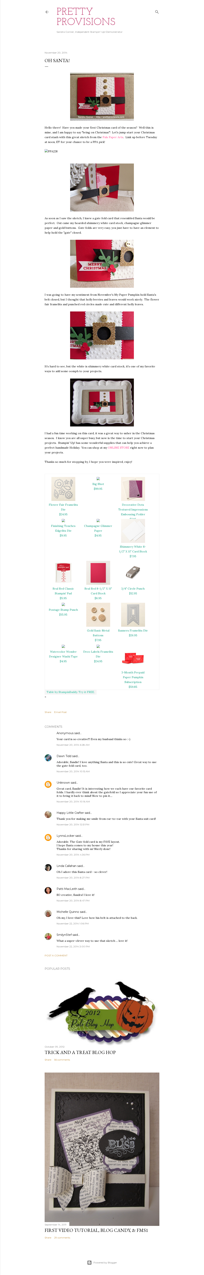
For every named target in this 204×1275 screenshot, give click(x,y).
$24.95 (63, 514)
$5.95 (63, 598)
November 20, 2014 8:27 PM (73, 877)
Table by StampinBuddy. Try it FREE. (71, 692)
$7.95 (133, 556)
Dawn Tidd (64, 756)
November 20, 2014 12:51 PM (73, 824)
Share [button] (48, 712)
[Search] (157, 11)
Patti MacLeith (67, 889)
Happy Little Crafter (70, 813)
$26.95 (133, 635)
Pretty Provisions (86, 17)
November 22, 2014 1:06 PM (73, 923)
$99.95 (98, 489)
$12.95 (133, 593)
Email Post (60, 712)
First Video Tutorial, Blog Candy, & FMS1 (96, 1230)
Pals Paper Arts (113, 137)
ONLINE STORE (118, 447)
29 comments (62, 1237)
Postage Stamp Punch (63, 610)
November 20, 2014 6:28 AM (73, 744)
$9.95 (63, 535)
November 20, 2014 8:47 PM (73, 900)
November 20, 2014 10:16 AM (73, 801)
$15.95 (63, 614)
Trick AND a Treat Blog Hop (80, 1052)
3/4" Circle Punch (133, 588)
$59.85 (133, 687)
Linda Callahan (66, 866)
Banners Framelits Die (133, 630)
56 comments (62, 1059)
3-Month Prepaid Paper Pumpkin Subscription (133, 677)
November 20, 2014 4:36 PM (73, 854)
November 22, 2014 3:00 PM (73, 946)
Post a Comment (56, 955)
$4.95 (98, 535)
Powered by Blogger (105, 1262)
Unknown (63, 782)
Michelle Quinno (68, 912)
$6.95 (98, 598)
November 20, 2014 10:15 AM (73, 771)
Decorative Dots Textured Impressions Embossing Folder (133, 509)
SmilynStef (64, 935)
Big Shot (98, 484)
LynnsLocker (66, 836)
